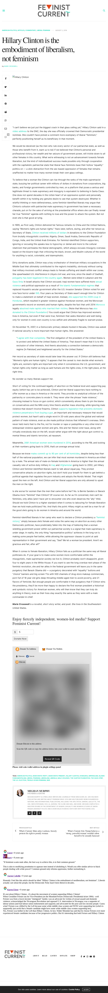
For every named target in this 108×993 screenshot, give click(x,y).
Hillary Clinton (72, 776)
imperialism (93, 776)
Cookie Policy (74, 989)
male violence (64, 778)
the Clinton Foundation (80, 778)
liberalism (45, 778)
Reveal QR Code (52, 759)
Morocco (100, 304)
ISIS (37, 293)
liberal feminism (33, 778)
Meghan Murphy (39, 791)
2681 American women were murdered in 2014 (47, 442)
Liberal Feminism (43, 30)
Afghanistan (66, 465)
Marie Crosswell (11, 66)
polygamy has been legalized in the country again (37, 277)
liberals (53, 778)
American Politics (9, 30)
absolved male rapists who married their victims (43, 308)
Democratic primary (56, 776)
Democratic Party (40, 776)
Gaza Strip (18, 281)
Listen (53, 956)
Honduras (84, 776)
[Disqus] (54, 881)
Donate (63, 956)
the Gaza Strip (97, 778)
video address (20, 131)
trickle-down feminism (36, 780)
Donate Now (20, 638)
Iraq (53, 465)
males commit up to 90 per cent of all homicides (55, 453)
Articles (21, 30)
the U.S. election (19, 780)
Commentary (30, 30)
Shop (72, 956)
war (48, 780)
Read (44, 956)
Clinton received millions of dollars (49, 232)
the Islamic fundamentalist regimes (76, 285)
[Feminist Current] (54, 10)
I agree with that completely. (31, 338)
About (36, 956)
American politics (24, 776)
